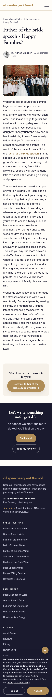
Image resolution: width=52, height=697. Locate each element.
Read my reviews (26, 448)
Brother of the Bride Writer (16, 562)
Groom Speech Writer (14, 534)
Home (6, 19)
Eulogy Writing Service (14, 573)
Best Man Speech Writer (15, 528)
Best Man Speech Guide (15, 594)
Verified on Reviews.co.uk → (17, 511)
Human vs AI (9, 650)
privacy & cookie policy (18, 682)
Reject (14, 690)
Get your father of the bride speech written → (26, 386)
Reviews (7, 638)
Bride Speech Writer (13, 567)
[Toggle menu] (46, 5)
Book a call (26, 438)
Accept (38, 690)
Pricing (6, 644)
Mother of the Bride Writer (16, 551)
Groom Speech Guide (14, 600)
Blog (12, 19)
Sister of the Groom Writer (16, 556)
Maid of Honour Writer (14, 545)
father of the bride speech (23, 153)
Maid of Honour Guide (14, 611)
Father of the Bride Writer (15, 539)
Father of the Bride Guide (15, 606)
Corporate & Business (14, 579)
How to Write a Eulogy (14, 617)
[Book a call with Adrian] (45, 650)
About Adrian (9, 633)
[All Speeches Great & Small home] (18, 5)
